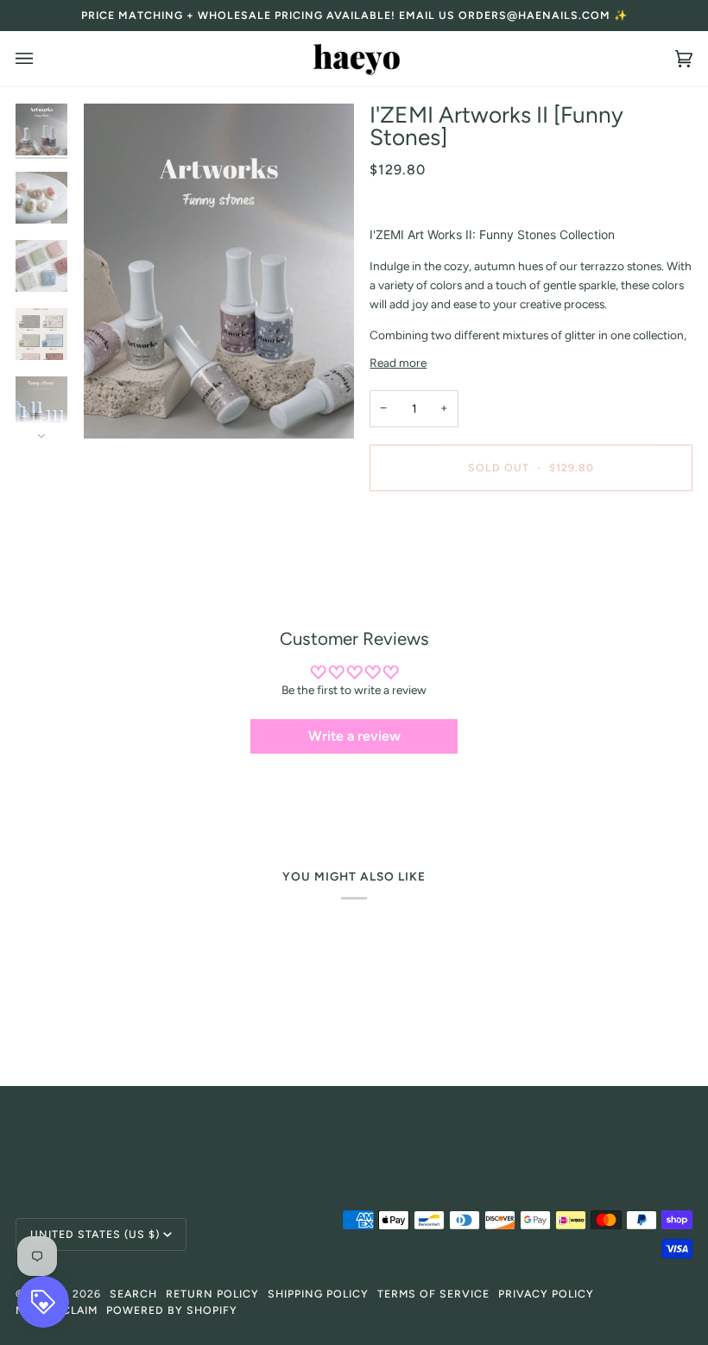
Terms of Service (433, 1293)
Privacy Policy (546, 1293)
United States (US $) (95, 1234)
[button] (353, 1132)
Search (133, 1293)
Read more (398, 362)
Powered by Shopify (171, 1310)
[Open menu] (41, 58)
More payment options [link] (429, 571)
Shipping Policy (318, 1293)
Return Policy (212, 1293)
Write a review (354, 736)
